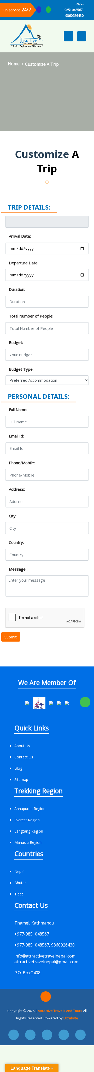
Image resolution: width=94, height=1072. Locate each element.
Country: (16, 542)
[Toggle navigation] (81, 36)
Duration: (17, 289)
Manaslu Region (28, 842)
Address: (17, 489)
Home (14, 64)
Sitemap (21, 779)
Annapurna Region (29, 808)
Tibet (18, 893)
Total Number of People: (31, 316)
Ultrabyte (70, 1018)
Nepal (19, 871)
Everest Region (27, 819)
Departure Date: (23, 262)
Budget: (16, 342)
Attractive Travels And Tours (60, 1010)
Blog (18, 768)
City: (12, 515)
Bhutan (20, 882)
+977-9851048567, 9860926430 (74, 10)
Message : (18, 569)
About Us (22, 745)
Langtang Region (28, 831)
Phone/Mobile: (22, 462)
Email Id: (16, 436)
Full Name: (18, 409)
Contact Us (23, 756)
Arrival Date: (20, 236)
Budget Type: (21, 369)
